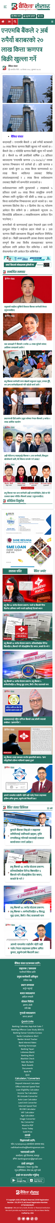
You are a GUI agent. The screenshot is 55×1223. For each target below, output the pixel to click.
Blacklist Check (27, 1058)
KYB (41, 16)
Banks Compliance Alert (27, 1036)
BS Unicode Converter (28, 1096)
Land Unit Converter (27, 1103)
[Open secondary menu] (5, 6)
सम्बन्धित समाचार (16, 272)
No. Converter (27, 1122)
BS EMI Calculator (28, 1109)
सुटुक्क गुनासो (30, 16)
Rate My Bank (27, 1062)
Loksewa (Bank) (28, 1052)
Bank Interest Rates (27, 1042)
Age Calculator (27, 1115)
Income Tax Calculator (27, 1093)
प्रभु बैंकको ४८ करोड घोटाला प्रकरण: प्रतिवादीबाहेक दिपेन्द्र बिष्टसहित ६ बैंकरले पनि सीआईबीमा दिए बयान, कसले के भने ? (27, 645)
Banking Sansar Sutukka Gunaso (27, 1033)
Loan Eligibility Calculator (27, 1090)
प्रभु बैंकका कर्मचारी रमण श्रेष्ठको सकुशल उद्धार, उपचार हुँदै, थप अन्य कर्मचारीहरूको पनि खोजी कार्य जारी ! (27, 383)
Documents (27, 1068)
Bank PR (27, 1071)
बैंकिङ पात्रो (17, 16)
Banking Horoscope (27, 1046)
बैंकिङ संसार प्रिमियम (17, 807)
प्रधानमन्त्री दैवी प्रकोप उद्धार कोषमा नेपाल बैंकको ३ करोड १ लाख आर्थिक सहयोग (27, 420)
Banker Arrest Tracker (27, 1039)
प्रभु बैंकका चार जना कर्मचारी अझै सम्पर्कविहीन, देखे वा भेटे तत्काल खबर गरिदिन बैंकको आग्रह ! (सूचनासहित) (27, 494)
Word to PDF (27, 1125)
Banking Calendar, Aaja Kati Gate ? (27, 1026)
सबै (50, 808)
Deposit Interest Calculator (27, 1083)
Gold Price (27, 1132)
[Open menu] (52, 21)
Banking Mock (27, 1055)
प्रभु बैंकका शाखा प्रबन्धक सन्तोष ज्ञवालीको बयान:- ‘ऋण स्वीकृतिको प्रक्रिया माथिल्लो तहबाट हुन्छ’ (25, 759)
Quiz (27, 1075)
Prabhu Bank (7, 601)
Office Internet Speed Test (27, 1086)
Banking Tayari (27, 1049)
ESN (32, 1213)
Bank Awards (27, 1065)
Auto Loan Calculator (27, 1099)
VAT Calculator (27, 1112)
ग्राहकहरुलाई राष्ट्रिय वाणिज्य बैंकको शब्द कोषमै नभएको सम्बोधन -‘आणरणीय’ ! (25, 721)
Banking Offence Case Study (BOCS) (27, 1029)
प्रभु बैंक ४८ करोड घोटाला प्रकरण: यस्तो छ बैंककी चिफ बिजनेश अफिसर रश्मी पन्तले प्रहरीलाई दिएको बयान (24, 607)
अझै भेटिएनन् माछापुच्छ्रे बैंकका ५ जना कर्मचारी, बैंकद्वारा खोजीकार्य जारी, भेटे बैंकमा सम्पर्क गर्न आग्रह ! (26, 457)
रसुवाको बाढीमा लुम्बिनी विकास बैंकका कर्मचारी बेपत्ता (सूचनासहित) (25, 308)
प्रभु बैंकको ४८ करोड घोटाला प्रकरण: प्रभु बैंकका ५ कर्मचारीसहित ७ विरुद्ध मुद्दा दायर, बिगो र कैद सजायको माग (26, 683)
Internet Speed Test (28, 1106)
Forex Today (27, 1128)
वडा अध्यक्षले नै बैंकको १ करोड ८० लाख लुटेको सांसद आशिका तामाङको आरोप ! (25, 346)
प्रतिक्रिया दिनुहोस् (15, 501)
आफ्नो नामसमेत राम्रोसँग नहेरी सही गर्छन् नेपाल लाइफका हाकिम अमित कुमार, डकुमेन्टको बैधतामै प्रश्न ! (25, 797)
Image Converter (27, 1119)
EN (9, 22)
